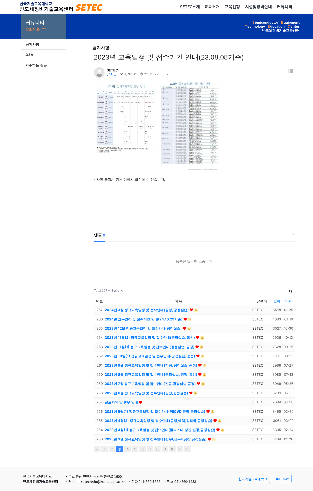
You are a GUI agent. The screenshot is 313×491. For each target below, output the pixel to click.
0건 (113, 74)
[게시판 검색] (290, 291)
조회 (276, 301)
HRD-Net (281, 478)
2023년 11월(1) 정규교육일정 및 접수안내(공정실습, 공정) (150, 347)
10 (172, 449)
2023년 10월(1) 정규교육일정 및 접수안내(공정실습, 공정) (150, 356)
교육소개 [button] (212, 7)
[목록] (290, 71)
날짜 (288, 301)
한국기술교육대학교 (252, 478)
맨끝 (187, 449)
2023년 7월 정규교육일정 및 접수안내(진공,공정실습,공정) (151, 383)
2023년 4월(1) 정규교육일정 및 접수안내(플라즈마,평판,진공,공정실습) (160, 430)
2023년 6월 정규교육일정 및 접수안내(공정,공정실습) (147, 393)
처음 (97, 449)
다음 (180, 449)
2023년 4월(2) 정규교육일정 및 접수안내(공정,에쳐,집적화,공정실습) (159, 420)
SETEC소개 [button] (190, 7)
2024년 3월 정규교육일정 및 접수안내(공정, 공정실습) (147, 310)
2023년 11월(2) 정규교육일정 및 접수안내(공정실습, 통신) (150, 337)
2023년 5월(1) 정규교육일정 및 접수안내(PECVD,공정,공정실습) (155, 411)
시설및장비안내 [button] (258, 7)
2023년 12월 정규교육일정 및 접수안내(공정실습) (144, 328)
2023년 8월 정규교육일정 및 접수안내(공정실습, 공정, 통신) (151, 374)
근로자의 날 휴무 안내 (122, 402)
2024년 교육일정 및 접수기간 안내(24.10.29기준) (144, 319)
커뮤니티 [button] (284, 7)
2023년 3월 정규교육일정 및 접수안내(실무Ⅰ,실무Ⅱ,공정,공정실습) (156, 439)
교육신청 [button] (232, 7)
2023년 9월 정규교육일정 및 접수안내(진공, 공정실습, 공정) (151, 365)
